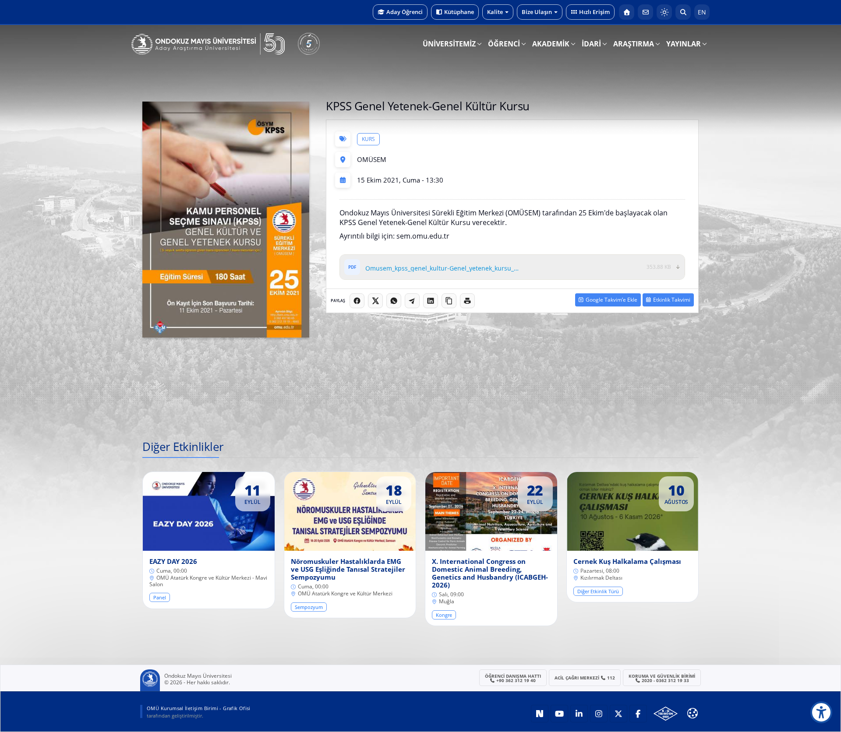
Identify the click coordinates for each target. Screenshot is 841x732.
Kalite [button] (495, 12)
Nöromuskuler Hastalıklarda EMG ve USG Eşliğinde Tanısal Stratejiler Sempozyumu (348, 569)
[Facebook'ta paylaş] (357, 300)
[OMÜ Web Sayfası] (208, 44)
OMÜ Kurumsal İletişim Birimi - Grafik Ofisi (199, 708)
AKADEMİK (550, 44)
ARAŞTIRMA (633, 44)
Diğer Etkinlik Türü (598, 591)
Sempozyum (309, 607)
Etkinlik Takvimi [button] (671, 299)
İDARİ (591, 44)
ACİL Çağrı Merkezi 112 (585, 678)
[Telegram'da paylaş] (412, 300)
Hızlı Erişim (594, 12)
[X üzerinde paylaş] (375, 300)
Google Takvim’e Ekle (611, 299)
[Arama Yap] (683, 12)
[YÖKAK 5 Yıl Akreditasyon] (309, 44)
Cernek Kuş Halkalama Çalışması (627, 561)
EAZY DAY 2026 (173, 561)
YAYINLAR (683, 44)
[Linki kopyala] (449, 300)
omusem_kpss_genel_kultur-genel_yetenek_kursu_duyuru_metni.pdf (442, 268)
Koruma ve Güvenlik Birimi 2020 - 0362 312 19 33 (662, 678)
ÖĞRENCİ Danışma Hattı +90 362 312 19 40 (513, 678)
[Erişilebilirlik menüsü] (821, 712)
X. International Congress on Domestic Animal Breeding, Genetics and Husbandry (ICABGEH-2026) (490, 573)
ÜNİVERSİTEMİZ (449, 44)
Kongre (444, 615)
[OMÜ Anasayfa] (626, 12)
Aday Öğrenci (404, 12)
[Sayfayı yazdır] (467, 300)
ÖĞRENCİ (504, 44)
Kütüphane (459, 12)
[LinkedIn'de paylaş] (430, 300)
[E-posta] (645, 12)
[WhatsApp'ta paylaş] (393, 300)
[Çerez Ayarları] (692, 713)
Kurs (368, 139)
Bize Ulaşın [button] (537, 12)
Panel (159, 597)
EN (702, 12)
